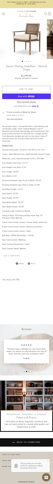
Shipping (18, 78)
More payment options (26, 102)
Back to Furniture (28, 442)
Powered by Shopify (26, 482)
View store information (15, 119)
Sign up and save (11, 454)
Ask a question (12, 255)
